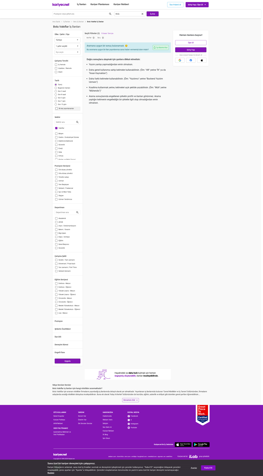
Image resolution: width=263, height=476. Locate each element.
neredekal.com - (153, 456)
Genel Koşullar (58, 416)
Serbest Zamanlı (64, 271)
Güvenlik (61, 145)
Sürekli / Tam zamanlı (66, 260)
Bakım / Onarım (64, 229)
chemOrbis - (121, 456)
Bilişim (60, 134)
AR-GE (60, 222)
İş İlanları (81, 4)
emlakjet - (134, 456)
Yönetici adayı (63, 177)
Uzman (61, 181)
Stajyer (61, 196)
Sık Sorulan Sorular (85, 423)
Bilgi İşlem (62, 233)
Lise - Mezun (63, 313)
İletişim (105, 423)
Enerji (60, 148)
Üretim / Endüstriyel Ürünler (68, 137)
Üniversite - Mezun (65, 298)
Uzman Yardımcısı (65, 199)
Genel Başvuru (63, 244)
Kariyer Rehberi (108, 431)
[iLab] (193, 456)
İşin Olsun (106, 438)
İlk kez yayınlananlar (66, 108)
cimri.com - (128, 456)
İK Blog (105, 435)
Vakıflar (61, 128)
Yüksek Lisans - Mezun (66, 291)
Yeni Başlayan (63, 184)
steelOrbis (169, 456)
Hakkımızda (107, 416)
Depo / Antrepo (64, 237)
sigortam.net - (162, 456)
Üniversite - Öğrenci (65, 302)
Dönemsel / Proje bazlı (66, 264)
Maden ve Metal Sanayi (67, 159)
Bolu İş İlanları (78, 22)
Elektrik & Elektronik (65, 141)
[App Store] (183, 444)
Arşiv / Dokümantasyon (67, 226)
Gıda (60, 152)
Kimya (60, 156)
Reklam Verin (107, 420)
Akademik (62, 218)
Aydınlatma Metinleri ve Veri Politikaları (62, 433)
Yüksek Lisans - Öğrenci (67, 294)
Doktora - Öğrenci (64, 287)
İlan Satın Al (107, 427)
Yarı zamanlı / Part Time (67, 267)
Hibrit (60, 72)
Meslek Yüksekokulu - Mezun (68, 306)
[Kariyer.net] (64, 454)
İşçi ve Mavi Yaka (64, 192)
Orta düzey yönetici (65, 173)
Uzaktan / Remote (65, 68)
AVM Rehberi (58, 423)
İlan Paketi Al (175, 5)
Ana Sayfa (56, 22)
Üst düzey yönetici (65, 170)
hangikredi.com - (142, 456)
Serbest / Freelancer (65, 188)
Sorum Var (82, 416)
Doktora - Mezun (64, 283)
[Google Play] (201, 444)
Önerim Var (82, 420)
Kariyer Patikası (59, 420)
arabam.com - (112, 456)
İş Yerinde (61, 65)
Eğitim (60, 241)
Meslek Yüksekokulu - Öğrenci (69, 309)
